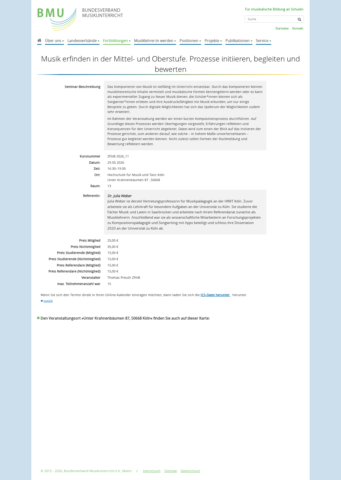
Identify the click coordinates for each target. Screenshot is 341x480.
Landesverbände (82, 40)
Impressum (152, 471)
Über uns (53, 40)
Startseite (282, 28)
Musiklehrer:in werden (153, 40)
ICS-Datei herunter (216, 295)
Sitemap (170, 471)
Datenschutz (190, 471)
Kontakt (297, 28)
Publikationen (237, 40)
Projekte (212, 40)
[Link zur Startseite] (57, 14)
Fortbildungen (115, 40)
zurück (48, 301)
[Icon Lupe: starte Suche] (299, 19)
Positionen (189, 40)
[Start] (39, 41)
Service (262, 40)
